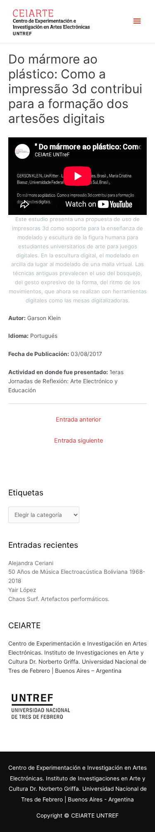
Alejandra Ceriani (30, 563)
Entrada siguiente (78, 440)
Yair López (22, 590)
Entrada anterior (78, 419)
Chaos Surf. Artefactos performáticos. (59, 599)
